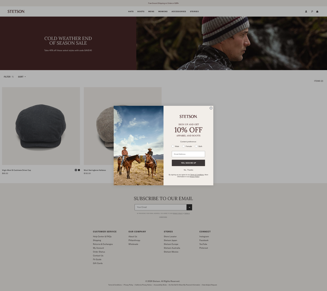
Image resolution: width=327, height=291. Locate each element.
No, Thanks (188, 170)
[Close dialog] (211, 108)
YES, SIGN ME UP (188, 163)
